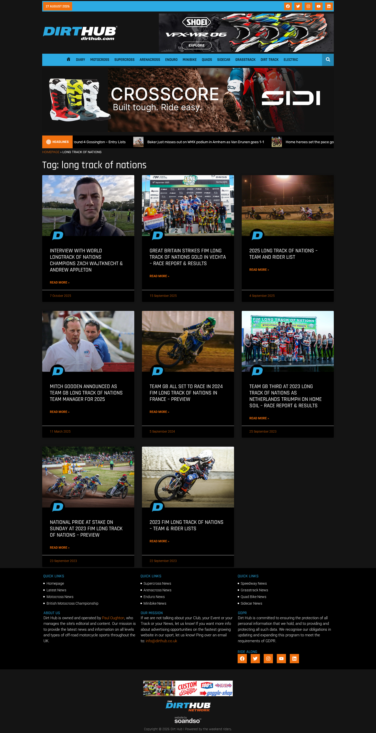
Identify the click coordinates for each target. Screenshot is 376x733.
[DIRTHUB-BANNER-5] (188, 695)
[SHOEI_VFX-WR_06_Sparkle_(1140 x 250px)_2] (246, 50)
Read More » (60, 282)
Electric (291, 59)
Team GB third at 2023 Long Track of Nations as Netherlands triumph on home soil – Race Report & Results (285, 396)
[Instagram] (308, 6)
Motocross (99, 59)
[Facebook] (288, 6)
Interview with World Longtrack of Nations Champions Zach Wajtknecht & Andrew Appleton (86, 260)
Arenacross (150, 59)
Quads (207, 59)
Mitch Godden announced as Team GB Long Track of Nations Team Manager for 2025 (86, 393)
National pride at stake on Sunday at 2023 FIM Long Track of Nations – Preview (86, 528)
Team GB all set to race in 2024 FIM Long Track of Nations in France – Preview (186, 393)
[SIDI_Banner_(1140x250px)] (188, 130)
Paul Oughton (113, 618)
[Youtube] (319, 6)
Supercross (124, 59)
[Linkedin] (329, 6)
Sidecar (223, 59)
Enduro (171, 59)
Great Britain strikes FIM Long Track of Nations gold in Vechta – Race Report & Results (188, 257)
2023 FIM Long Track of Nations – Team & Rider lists (187, 525)
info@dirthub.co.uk (161, 641)
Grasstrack (245, 59)
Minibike (190, 59)
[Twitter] (298, 6)
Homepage (50, 152)
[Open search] (328, 59)
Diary (80, 59)
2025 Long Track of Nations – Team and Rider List (283, 254)
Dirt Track (270, 59)
